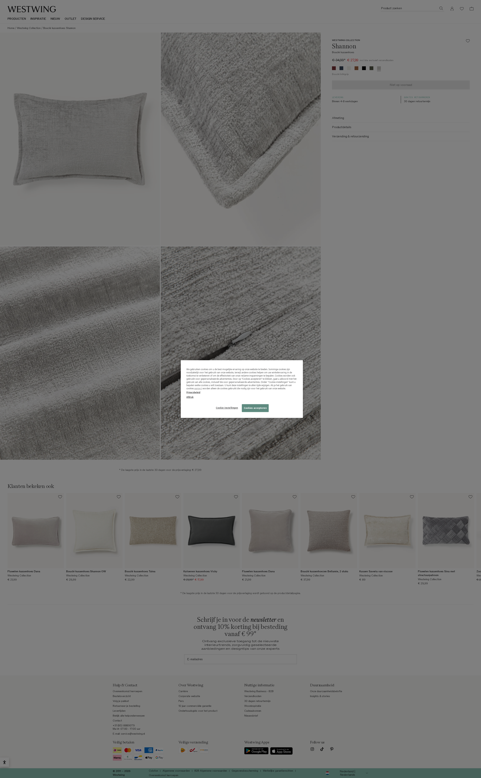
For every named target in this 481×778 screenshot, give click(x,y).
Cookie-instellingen (227, 407)
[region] (242, 389)
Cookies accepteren (255, 408)
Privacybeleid (193, 392)
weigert (198, 388)
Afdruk (190, 397)
